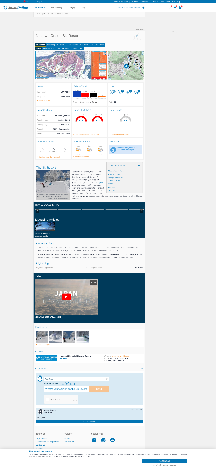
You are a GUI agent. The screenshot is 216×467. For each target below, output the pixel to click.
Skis (98, 7)
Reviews (65, 48)
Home (38, 48)
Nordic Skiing (56, 7)
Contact (112, 187)
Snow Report (52, 44)
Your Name (49, 379)
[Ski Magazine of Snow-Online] (112, 440)
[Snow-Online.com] (15, 7)
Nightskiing (115, 180)
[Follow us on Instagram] (103, 440)
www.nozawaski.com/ (120, 356)
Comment (91, 422)
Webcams (73, 44)
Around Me (143, 7)
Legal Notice (41, 438)
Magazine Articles (116, 177)
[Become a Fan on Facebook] (94, 440)
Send (99, 389)
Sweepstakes (144, 2)
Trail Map (84, 44)
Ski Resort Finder (122, 1)
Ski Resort (40, 44)
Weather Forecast (82, 157)
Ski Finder (134, 2)
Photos (74, 48)
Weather (63, 44)
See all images (43, 344)
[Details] (45, 226)
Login (39, 2)
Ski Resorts (40, 7)
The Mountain (114, 174)
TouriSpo (67, 438)
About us (39, 448)
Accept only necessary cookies (164, 465)
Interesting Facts (115, 171)
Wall (81, 48)
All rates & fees (44, 100)
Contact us (40, 445)
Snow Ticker (170, 2)
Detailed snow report (120, 135)
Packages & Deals (158, 2)
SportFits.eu (68, 442)
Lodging (72, 7)
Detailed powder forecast (49, 157)
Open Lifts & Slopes (51, 48)
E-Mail (64, 359)
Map (178, 2)
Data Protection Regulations (47, 442)
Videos (111, 183)
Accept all (164, 460)
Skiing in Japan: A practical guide (42, 235)
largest (100, 182)
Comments (113, 190)
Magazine (86, 7)
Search (140, 7)
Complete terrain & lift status (87, 135)
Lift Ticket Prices (97, 44)
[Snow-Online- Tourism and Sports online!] (37, 13)
